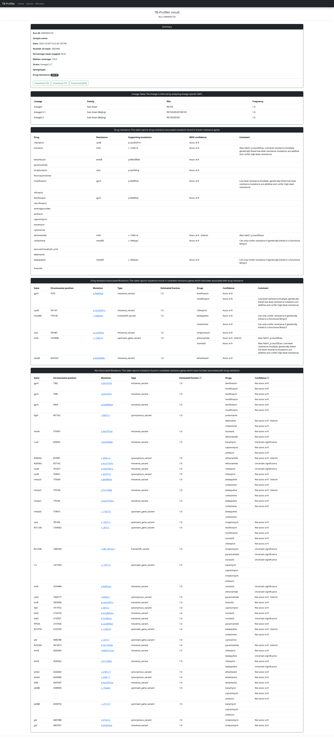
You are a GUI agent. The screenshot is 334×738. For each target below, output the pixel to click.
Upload (29, 3)
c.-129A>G (106, 629)
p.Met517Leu (107, 650)
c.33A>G (105, 607)
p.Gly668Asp (107, 404)
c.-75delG (105, 688)
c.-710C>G (106, 511)
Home (21, 3)
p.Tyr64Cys (106, 618)
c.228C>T (105, 677)
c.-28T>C (105, 527)
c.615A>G (105, 720)
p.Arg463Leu (107, 613)
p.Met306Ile (99, 358)
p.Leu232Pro (107, 602)
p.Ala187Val (106, 431)
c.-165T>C (106, 522)
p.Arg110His (107, 463)
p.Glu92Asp (106, 725)
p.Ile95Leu (106, 586)
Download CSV (42, 83)
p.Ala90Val (98, 293)
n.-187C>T (106, 565)
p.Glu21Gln (106, 383)
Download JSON (79, 83)
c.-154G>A (98, 338)
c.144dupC (98, 315)
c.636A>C (105, 597)
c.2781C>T (106, 671)
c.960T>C (105, 415)
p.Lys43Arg (98, 332)
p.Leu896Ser (107, 623)
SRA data (39, 3)
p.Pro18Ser (106, 661)
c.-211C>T (106, 704)
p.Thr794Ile (106, 490)
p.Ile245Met (107, 442)
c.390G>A (105, 458)
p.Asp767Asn (107, 500)
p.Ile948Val (106, 479)
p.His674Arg (107, 468)
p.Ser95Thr (106, 394)
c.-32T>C (105, 639)
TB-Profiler (8, 3)
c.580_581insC (108, 549)
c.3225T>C (106, 474)
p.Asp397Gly (107, 682)
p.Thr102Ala (107, 645)
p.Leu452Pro (99, 310)
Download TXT (60, 83)
